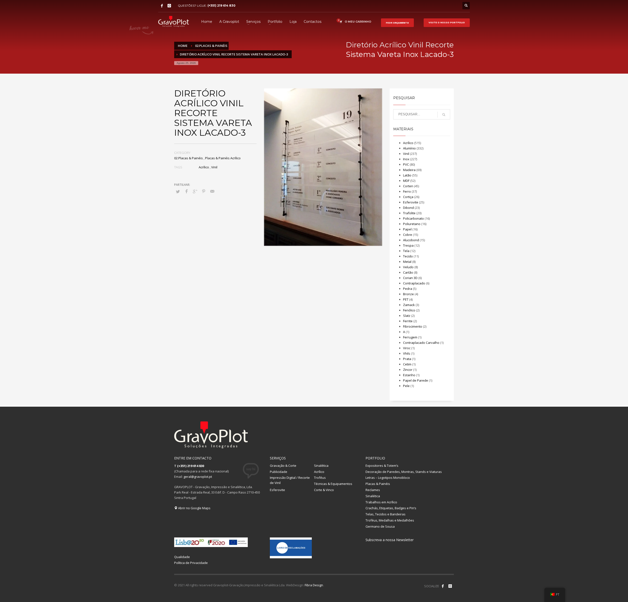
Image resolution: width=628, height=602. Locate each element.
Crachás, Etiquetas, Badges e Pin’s (391, 508)
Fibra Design (314, 585)
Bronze (408, 294)
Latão (407, 175)
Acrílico (204, 167)
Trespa (408, 245)
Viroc (406, 348)
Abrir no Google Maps (193, 508)
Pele (406, 386)
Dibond (408, 207)
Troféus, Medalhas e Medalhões (390, 520)
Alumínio (409, 148)
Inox (406, 159)
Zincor (407, 369)
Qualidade (182, 557)
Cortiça (408, 197)
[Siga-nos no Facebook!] (442, 586)
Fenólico (409, 310)
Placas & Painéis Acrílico (223, 158)
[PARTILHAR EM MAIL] (212, 191)
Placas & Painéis (378, 484)
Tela (406, 251)
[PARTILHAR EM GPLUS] (195, 191)
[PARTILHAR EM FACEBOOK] (186, 191)
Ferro (407, 191)
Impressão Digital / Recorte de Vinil (290, 480)
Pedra (407, 288)
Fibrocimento (412, 326)
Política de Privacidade (191, 563)
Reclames (373, 490)
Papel (407, 229)
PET (405, 299)
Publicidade (278, 471)
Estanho (409, 375)
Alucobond (411, 240)
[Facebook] (162, 5)
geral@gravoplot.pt (197, 476)
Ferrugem (410, 337)
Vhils (406, 353)
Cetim (407, 364)
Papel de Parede (415, 380)
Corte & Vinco (324, 490)
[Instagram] (169, 5)
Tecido (408, 256)
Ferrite (408, 321)
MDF (406, 180)
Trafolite (409, 213)
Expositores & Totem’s (382, 465)
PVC (406, 164)
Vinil (214, 167)
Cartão (408, 272)
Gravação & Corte (283, 465)
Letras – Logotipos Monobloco (388, 477)
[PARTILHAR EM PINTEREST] (203, 191)
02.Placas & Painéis (188, 158)
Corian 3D (410, 278)
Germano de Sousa (380, 526)
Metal (407, 261)
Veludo (408, 267)
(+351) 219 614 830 (222, 5)
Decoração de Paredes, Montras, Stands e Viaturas (404, 471)
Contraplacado (414, 283)
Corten (408, 186)
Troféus (320, 477)
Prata (407, 359)
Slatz (406, 315)
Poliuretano (411, 224)
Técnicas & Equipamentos (333, 484)
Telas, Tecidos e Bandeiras (386, 514)
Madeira (409, 170)
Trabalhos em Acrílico (381, 502)
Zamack (409, 305)
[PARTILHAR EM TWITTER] (178, 191)
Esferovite (410, 202)
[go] (443, 114)
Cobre (407, 234)
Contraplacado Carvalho (421, 342)
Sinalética (321, 465)
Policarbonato (413, 218)
